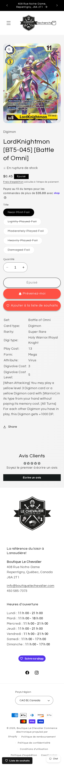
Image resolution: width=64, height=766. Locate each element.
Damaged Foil (21, 251)
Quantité (9, 259)
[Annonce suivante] (57, 5)
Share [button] (12, 426)
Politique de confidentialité (34, 743)
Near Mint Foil (21, 213)
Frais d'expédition (13, 182)
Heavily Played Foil (25, 241)
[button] (8, 23)
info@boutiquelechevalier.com (30, 585)
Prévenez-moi (34, 293)
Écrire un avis (32, 477)
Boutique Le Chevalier (30, 728)
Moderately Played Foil (28, 232)
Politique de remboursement (38, 737)
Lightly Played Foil (24, 222)
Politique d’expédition (24, 755)
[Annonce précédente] (7, 5)
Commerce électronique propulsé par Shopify (32, 732)
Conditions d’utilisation (34, 749)
